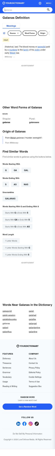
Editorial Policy (35, 372)
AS (15, 184)
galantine (33, 331)
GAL (26, 170)
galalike (32, 319)
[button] (40, 3)
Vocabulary (7, 377)
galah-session (9, 315)
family (26, 49)
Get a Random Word (27, 406)
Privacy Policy (34, 367)
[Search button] (48, 9)
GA (15, 170)
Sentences (7, 367)
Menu (48, 3)
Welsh (12, 52)
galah (31, 311)
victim (37, 49)
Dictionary (7, 358)
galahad (32, 315)
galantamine (34, 327)
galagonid (7, 311)
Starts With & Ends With (16, 212)
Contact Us (33, 363)
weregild (41, 46)
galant (5, 327)
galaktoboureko (10, 319)
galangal (33, 323)
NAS (26, 184)
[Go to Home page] (13, 3)
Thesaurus (7, 363)
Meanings (11, 25)
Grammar (6, 372)
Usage (5, 381)
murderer (13, 49)
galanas (10, 198)
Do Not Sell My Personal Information (27, 433)
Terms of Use (34, 381)
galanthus (7, 331)
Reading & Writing (10, 386)
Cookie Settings (35, 377)
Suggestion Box (35, 386)
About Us (32, 358)
